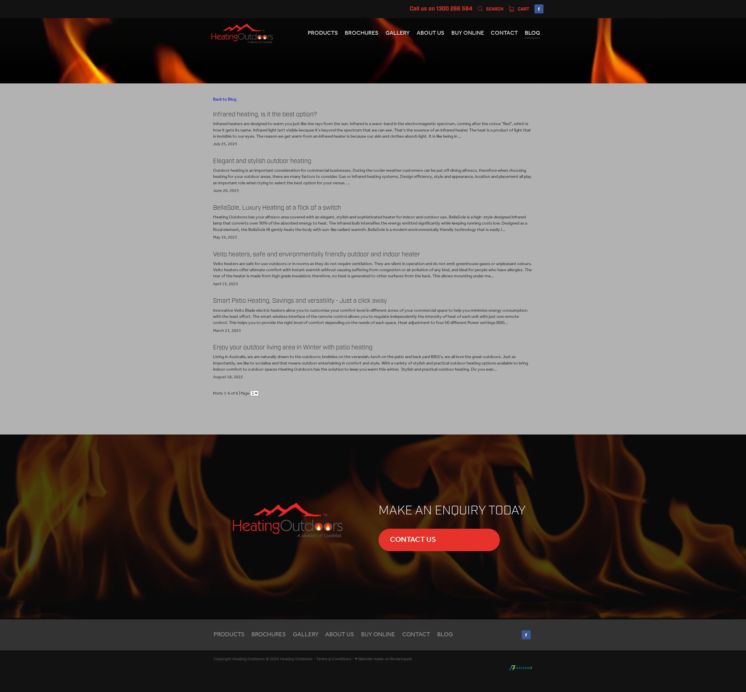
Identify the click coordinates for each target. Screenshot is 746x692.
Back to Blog (224, 99)
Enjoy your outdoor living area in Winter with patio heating (292, 347)
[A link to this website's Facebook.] (538, 8)
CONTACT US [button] (413, 539)
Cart (523, 9)
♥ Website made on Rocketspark (383, 659)
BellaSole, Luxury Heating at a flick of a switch (277, 207)
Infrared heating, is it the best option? (265, 114)
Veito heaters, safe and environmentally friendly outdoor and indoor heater (316, 254)
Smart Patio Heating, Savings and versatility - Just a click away (300, 300)
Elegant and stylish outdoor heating (262, 161)
